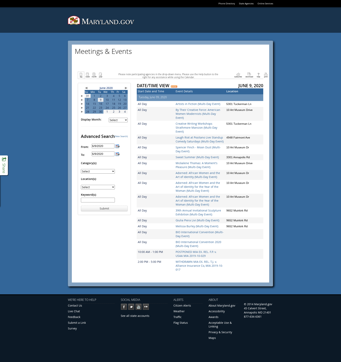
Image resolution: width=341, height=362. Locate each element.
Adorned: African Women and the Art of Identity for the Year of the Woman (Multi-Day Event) (198, 187)
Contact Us (75, 305)
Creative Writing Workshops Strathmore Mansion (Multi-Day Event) (196, 127)
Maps (212, 338)
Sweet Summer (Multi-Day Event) (197, 157)
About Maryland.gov (222, 305)
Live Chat (74, 311)
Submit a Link (77, 323)
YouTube (138, 307)
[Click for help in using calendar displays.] (258, 75)
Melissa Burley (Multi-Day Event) (197, 226)
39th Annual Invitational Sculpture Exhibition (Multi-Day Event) (198, 212)
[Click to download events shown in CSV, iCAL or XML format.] (249, 75)
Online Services (265, 3)
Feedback (74, 317)
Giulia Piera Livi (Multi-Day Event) (197, 220)
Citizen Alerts (182, 305)
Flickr (146, 307)
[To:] (117, 154)
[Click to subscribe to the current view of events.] (238, 75)
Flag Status (180, 323)
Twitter (131, 307)
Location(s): (88, 179)
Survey (72, 328)
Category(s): (89, 163)
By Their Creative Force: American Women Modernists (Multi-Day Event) (198, 114)
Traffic (177, 317)
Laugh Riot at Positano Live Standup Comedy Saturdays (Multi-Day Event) (200, 139)
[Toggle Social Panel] (4, 165)
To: (83, 155)
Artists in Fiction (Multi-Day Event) (198, 104)
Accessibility (217, 311)
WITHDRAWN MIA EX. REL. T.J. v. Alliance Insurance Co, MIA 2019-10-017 (199, 265)
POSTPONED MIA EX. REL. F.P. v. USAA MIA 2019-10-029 (196, 254)
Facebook (124, 307)
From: (85, 147)
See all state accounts (135, 316)
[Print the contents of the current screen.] (265, 75)
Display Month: (91, 119)
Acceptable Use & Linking (220, 324)
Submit (104, 208)
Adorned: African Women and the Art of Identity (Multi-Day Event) (198, 175)
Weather (179, 311)
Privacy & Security (220, 332)
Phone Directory (226, 3)
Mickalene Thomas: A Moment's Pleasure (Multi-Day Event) (196, 165)
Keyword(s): (88, 194)
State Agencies (246, 3)
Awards (213, 317)
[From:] (117, 146)
